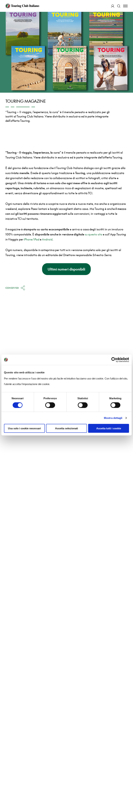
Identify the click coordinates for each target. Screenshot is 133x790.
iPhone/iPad (31, 239)
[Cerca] (118, 6)
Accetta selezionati (66, 428)
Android (47, 239)
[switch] (50, 405)
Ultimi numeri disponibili (66, 269)
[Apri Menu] (125, 6)
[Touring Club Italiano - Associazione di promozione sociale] (22, 5)
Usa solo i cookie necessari (24, 428)
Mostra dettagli (113, 417)
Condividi (12, 287)
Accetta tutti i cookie (108, 428)
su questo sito (93, 234)
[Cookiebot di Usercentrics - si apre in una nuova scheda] (114, 359)
